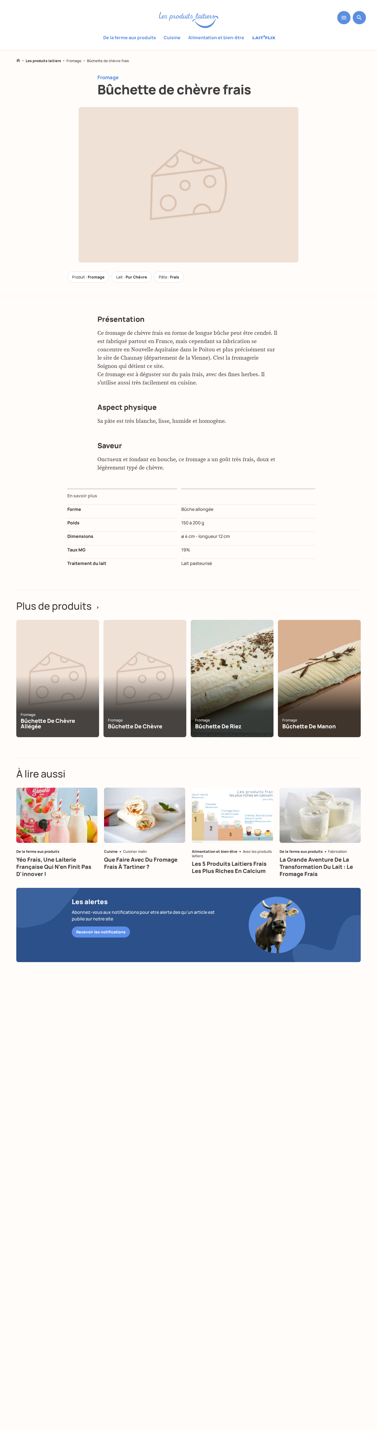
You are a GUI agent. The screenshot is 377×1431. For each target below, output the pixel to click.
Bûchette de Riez (218, 726)
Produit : (88, 277)
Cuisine (172, 37)
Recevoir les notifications (101, 931)
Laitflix (264, 38)
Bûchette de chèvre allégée (48, 723)
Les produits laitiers (43, 61)
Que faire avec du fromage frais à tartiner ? (140, 863)
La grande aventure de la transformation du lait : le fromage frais (316, 867)
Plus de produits (57, 606)
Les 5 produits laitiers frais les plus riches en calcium (229, 867)
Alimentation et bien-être (216, 37)
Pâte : (169, 277)
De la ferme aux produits (129, 37)
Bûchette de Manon (309, 726)
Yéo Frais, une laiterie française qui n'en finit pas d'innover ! (53, 867)
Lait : (131, 277)
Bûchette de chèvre (135, 726)
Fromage (74, 61)
